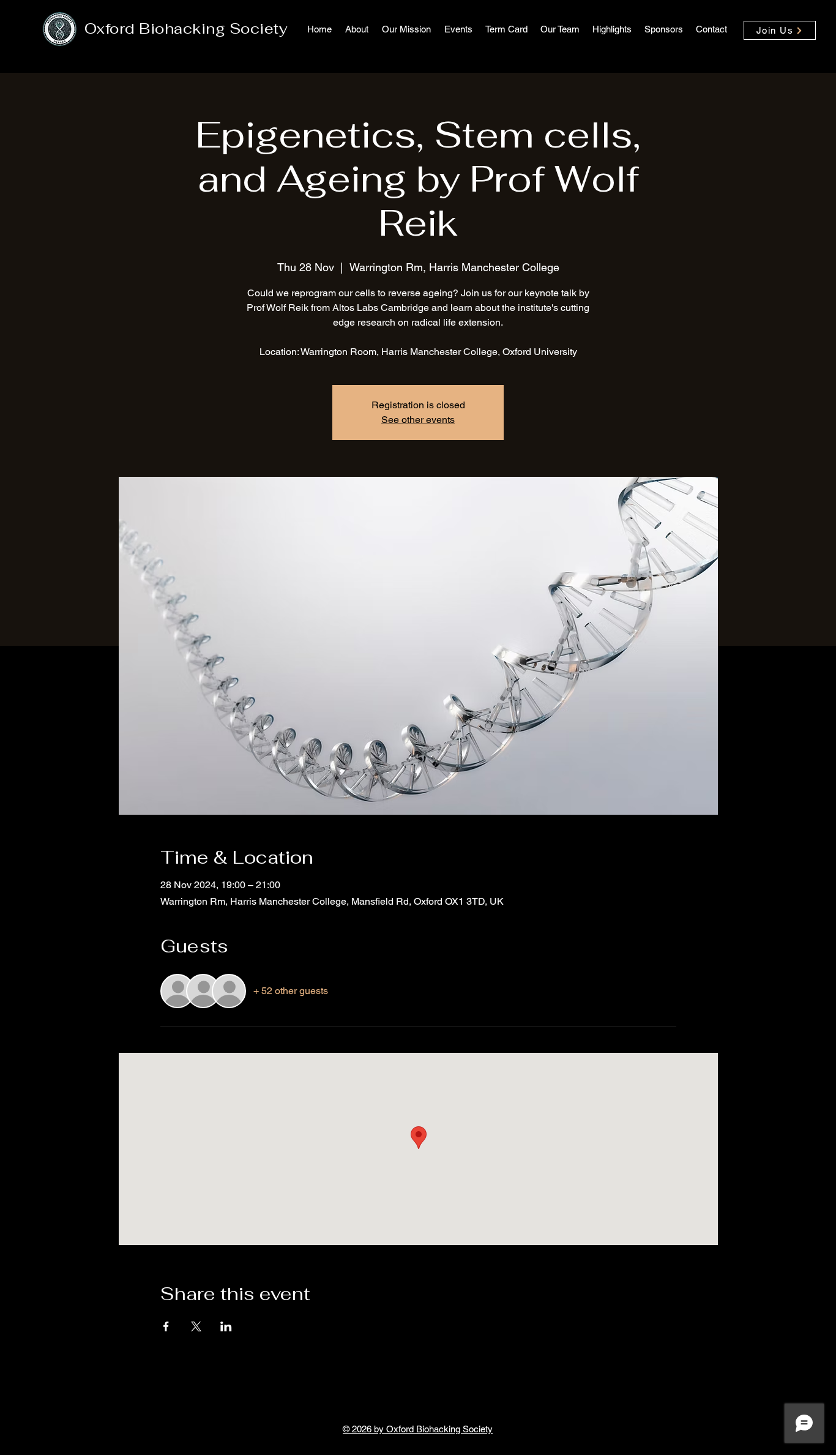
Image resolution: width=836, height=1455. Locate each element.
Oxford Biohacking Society (186, 28)
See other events (418, 419)
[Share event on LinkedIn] (226, 1326)
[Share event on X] (196, 1326)
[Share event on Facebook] (166, 1326)
